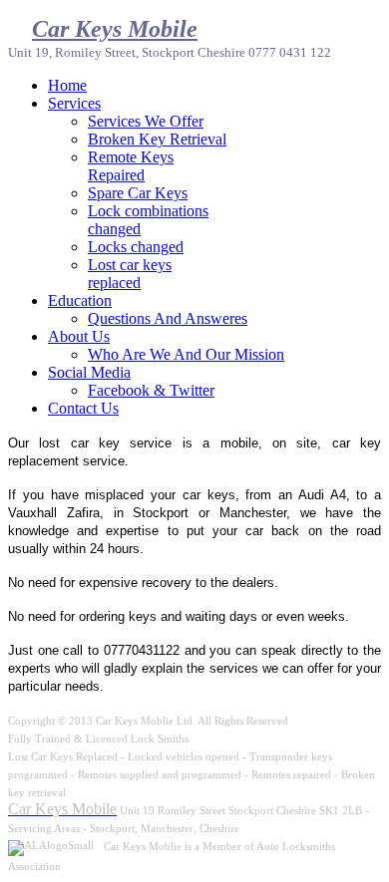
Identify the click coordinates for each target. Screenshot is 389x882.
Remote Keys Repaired (131, 165)
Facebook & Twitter (151, 390)
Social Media (89, 372)
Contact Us (83, 408)
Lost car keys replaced (130, 273)
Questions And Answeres (167, 318)
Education (80, 300)
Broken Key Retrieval (157, 139)
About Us (79, 336)
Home (67, 85)
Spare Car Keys (138, 192)
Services (74, 103)
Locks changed (136, 246)
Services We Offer (145, 121)
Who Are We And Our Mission (186, 354)
